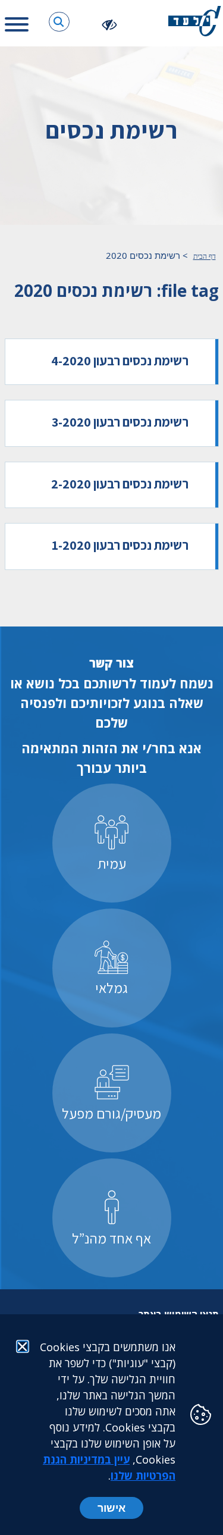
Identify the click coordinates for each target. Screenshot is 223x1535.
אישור (111, 1507)
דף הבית (204, 256)
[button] (59, 22)
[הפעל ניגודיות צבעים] (110, 24)
